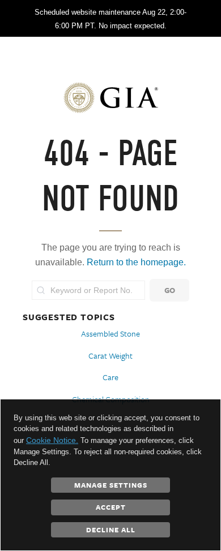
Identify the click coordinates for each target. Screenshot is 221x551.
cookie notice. (52, 440)
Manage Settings (110, 485)
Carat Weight (110, 355)
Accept (111, 507)
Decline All (110, 529)
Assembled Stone (110, 333)
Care (110, 377)
